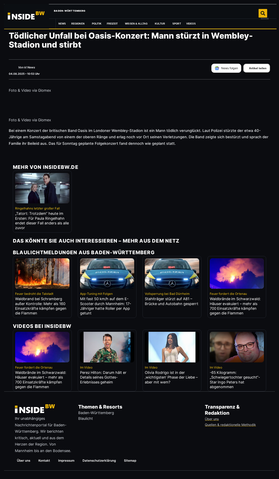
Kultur (160, 23)
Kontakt (44, 460)
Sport (176, 23)
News (62, 23)
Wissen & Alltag (136, 23)
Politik (97, 23)
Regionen (78, 23)
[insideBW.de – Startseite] (26, 16)
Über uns (23, 460)
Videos (191, 23)
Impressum (66, 460)
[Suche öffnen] (263, 13)
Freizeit (112, 23)
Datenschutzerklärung (99, 460)
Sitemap (130, 460)
